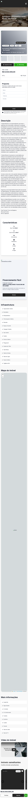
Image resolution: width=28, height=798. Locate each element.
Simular (14, 294)
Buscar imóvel (5, 21)
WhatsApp (21, 64)
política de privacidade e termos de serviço (14, 113)
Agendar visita (8, 64)
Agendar (18, 795)
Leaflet (14, 691)
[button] (15, 531)
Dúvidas (6, 795)
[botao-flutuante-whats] (25, 795)
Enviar (14, 108)
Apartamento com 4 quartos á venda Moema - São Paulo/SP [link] (13, 23)
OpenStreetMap (19, 691)
